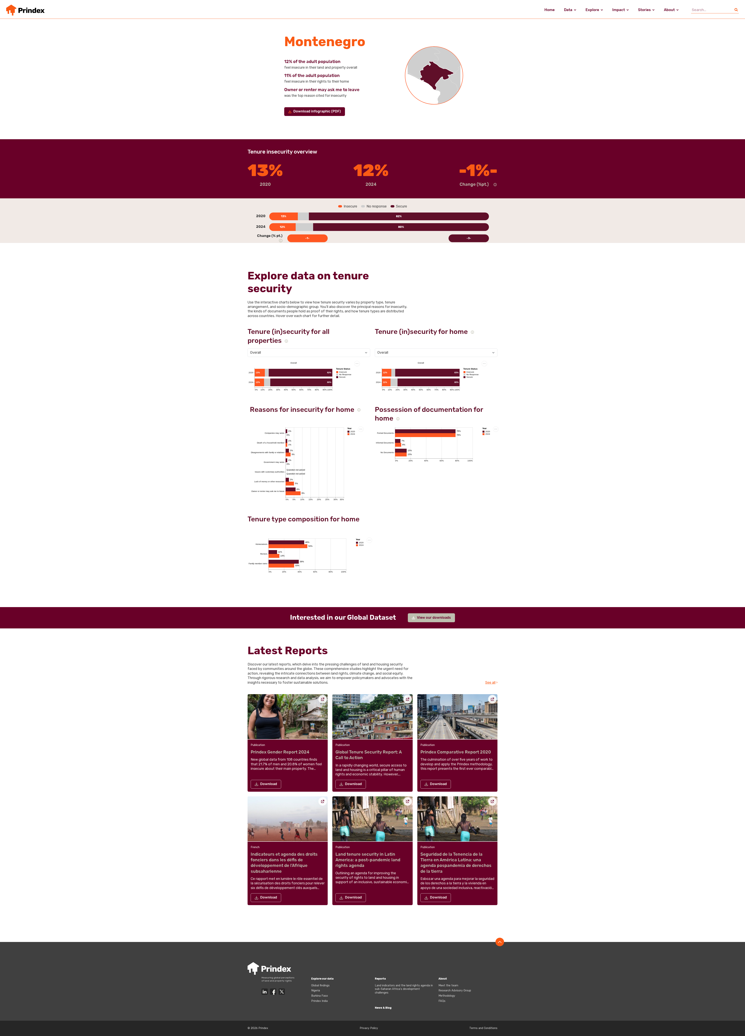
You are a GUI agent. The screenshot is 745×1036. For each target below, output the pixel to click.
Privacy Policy (369, 1028)
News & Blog (383, 1007)
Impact (618, 10)
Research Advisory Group (454, 990)
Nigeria (315, 990)
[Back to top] (500, 942)
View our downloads (434, 618)
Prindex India (319, 1001)
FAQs (441, 1001)
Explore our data (322, 978)
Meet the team (448, 985)
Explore (592, 10)
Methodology (446, 995)
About (669, 10)
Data (568, 10)
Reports (380, 978)
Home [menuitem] (549, 10)
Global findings (320, 985)
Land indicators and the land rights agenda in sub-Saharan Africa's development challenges (404, 989)
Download (268, 784)
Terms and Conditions (483, 1028)
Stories (644, 10)
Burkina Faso (319, 995)
